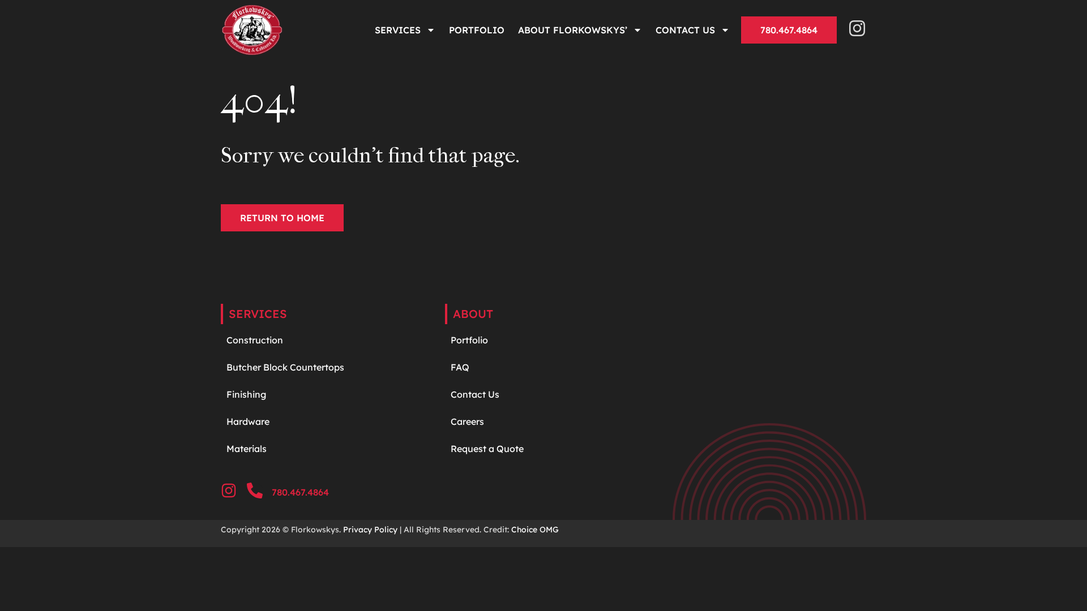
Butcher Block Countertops (285, 367)
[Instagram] (857, 28)
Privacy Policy (370, 529)
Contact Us (685, 30)
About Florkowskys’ (572, 30)
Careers (467, 421)
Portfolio (476, 30)
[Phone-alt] (255, 490)
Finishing (246, 394)
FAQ (460, 367)
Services (398, 30)
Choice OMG (535, 529)
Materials (246, 448)
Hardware (249, 421)
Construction (254, 340)
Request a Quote (487, 448)
